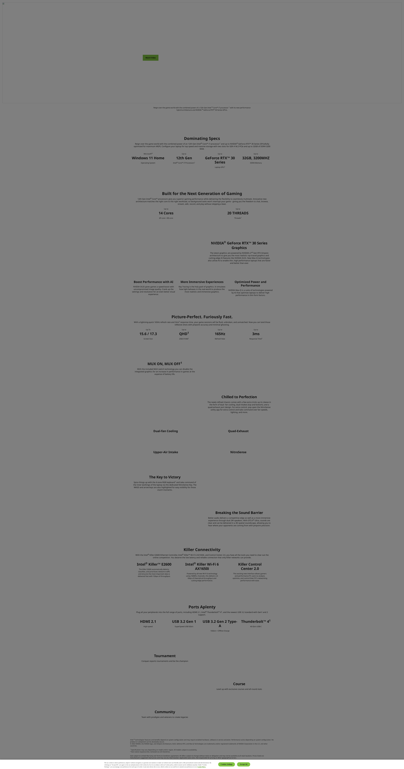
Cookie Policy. (201, 767)
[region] (202, 764)
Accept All (243, 764)
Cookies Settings (226, 764)
